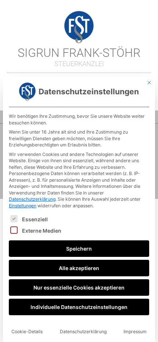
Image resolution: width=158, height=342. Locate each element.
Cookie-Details (27, 331)
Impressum (135, 331)
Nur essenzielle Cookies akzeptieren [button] (79, 287)
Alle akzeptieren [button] (79, 268)
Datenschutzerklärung (32, 199)
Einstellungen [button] (22, 205)
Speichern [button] (79, 248)
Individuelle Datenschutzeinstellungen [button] (79, 307)
